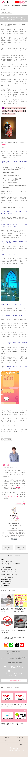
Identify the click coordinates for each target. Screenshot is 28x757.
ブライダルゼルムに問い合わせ (15, 680)
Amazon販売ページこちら (11, 496)
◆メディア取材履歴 (5, 565)
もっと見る (14, 730)
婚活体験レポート (4, 583)
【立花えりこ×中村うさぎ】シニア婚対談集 (10, 563)
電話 (20, 2)
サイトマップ (21, 744)
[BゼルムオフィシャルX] (17, 644)
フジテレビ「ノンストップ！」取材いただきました (20, 724)
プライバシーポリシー (21, 737)
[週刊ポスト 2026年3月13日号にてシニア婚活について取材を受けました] (20, 697)
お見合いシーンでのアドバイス (7, 572)
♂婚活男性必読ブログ (5, 579)
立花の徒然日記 (4, 585)
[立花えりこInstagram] (6, 644)
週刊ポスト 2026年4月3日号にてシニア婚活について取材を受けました (7, 705)
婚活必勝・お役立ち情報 (6, 567)
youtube (2, 559)
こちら (4, 144)
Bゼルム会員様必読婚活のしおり (7, 569)
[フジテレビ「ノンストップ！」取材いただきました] (20, 715)
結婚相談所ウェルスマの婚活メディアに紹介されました (7, 724)
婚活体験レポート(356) (6, 12)
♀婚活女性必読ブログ (5, 581)
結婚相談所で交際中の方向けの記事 (8, 571)
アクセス (7, 740)
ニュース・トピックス (5, 561)
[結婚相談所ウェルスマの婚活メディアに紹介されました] (7, 715)
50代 (2, 439)
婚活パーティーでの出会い (6, 577)
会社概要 (7, 737)
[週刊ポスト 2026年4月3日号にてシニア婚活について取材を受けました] (7, 697)
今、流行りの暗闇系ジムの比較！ (7, 548)
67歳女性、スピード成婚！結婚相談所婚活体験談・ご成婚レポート (20, 548)
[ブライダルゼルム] (14, 748)
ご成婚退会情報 (8, 439)
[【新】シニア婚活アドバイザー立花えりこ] (22, 644)
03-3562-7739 (15, 667)
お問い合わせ (23, 2)
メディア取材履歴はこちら (15, 487)
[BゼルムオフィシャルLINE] (11, 644)
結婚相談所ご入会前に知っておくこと (9, 574)
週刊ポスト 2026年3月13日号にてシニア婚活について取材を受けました (20, 705)
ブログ (7, 744)
